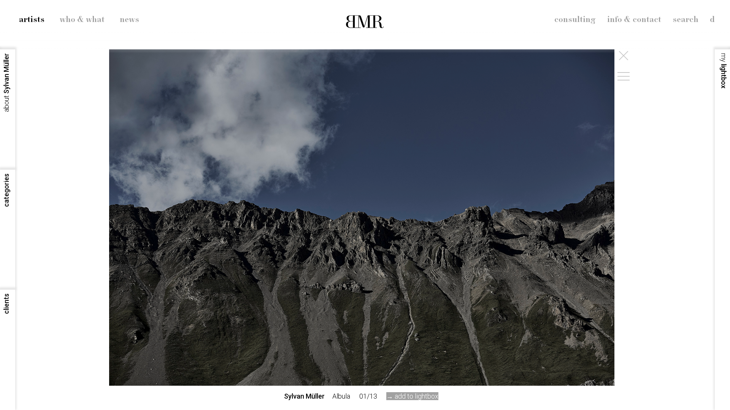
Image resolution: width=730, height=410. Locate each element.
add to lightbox (416, 396)
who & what (82, 19)
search (685, 19)
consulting (575, 19)
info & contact (634, 19)
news (129, 19)
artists (31, 19)
